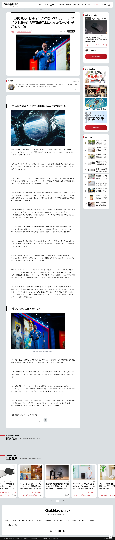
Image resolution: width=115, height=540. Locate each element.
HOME (7, 9)
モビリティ (61, 4)
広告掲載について (47, 538)
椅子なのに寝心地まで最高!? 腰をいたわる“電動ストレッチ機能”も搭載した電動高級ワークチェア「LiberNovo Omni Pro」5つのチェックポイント (57, 486)
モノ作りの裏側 (98, 19)
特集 (40, 4)
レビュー (88, 18)
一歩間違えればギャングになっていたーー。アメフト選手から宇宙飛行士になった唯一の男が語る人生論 (36, 9)
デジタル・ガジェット (53, 4)
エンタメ (95, 4)
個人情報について (18, 538)
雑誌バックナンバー (14, 525)
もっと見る (74, 89)
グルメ (90, 4)
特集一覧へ (96, 127)
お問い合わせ (55, 538)
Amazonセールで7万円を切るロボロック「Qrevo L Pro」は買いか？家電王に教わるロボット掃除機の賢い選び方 (84, 486)
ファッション (76, 4)
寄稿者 (104, 4)
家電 (46, 4)
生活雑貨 (68, 4)
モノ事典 (104, 18)
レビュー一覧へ (96, 56)
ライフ (84, 4)
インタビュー (93, 19)
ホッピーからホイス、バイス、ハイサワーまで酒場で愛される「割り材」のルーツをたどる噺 (31, 486)
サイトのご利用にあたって (7, 538)
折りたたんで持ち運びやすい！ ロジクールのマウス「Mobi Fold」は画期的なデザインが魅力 (96, 39)
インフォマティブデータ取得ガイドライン (32, 538)
